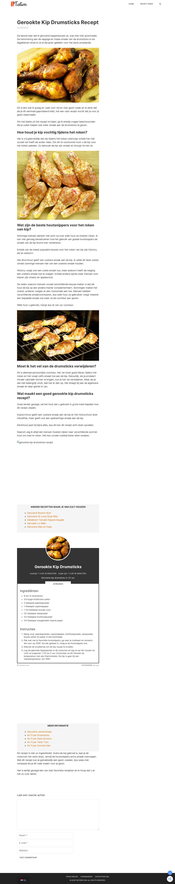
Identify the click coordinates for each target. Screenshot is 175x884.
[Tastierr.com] (19, 4)
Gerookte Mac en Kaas (39, 526)
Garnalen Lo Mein (36, 523)
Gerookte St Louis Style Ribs (42, 516)
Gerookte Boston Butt (39, 513)
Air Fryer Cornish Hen (39, 745)
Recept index (146, 4)
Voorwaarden (86, 877)
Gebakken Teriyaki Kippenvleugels (45, 519)
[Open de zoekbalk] (160, 4)
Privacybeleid (72, 877)
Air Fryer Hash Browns (39, 738)
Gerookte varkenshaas (39, 731)
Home (131, 4)
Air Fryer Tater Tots (37, 742)
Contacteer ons (102, 877)
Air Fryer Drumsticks (38, 735)
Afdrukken (58, 584)
